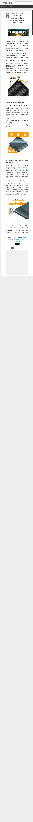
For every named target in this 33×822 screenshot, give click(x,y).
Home (11, 6)
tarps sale (21, 239)
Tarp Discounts (15, 239)
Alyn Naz (25, 237)
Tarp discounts (19, 171)
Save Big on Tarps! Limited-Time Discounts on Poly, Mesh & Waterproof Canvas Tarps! (17, 18)
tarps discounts (18, 53)
